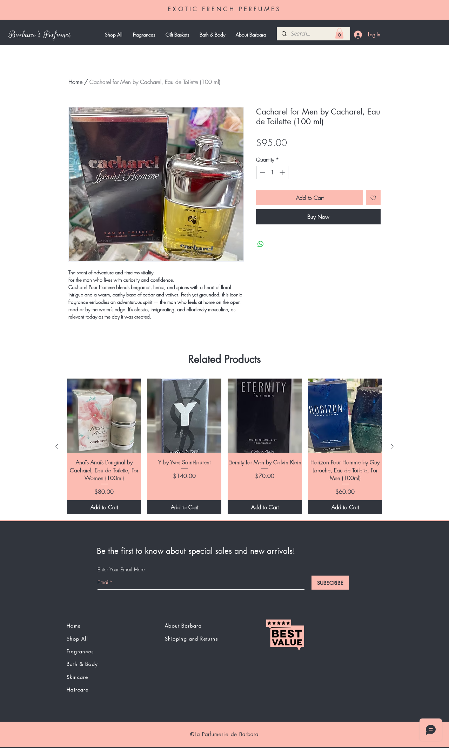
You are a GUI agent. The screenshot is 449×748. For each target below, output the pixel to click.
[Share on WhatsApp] (260, 244)
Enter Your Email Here (121, 569)
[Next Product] (392, 446)
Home (75, 82)
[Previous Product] (57, 446)
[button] (339, 33)
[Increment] (283, 172)
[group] (224, 446)
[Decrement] (262, 172)
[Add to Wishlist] (373, 197)
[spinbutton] (272, 172)
